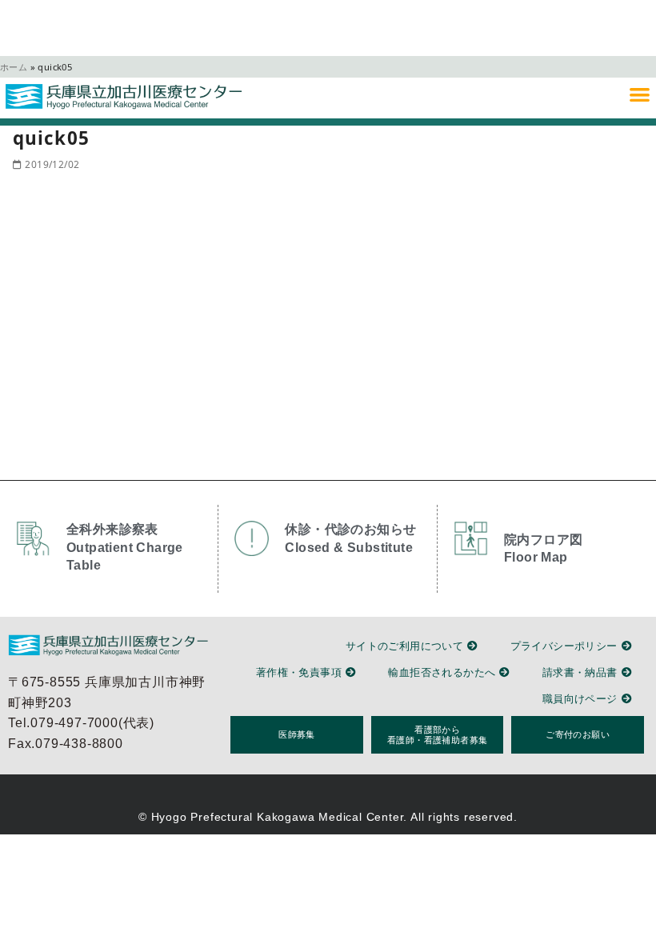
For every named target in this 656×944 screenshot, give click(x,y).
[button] (639, 94)
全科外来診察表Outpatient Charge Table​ (124, 547)
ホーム (13, 67)
